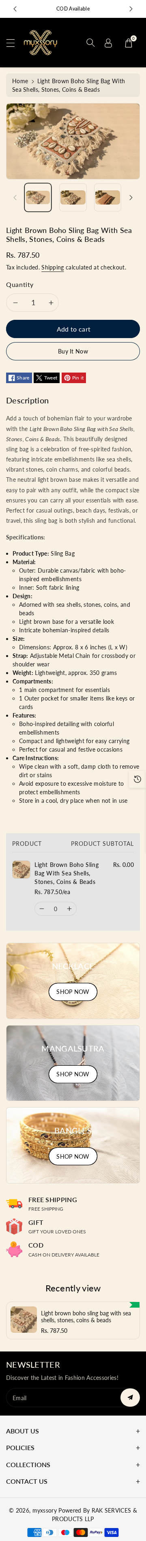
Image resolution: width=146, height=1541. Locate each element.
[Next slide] (131, 9)
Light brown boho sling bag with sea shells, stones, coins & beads (86, 1316)
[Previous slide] (15, 9)
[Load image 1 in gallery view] (38, 197)
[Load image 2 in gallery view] (72, 197)
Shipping (52, 267)
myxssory (44, 1510)
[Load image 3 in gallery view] (107, 197)
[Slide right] (131, 197)
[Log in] (108, 43)
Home (20, 81)
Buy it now (73, 351)
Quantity (20, 284)
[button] (14, 43)
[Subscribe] (130, 1397)
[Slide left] (15, 197)
